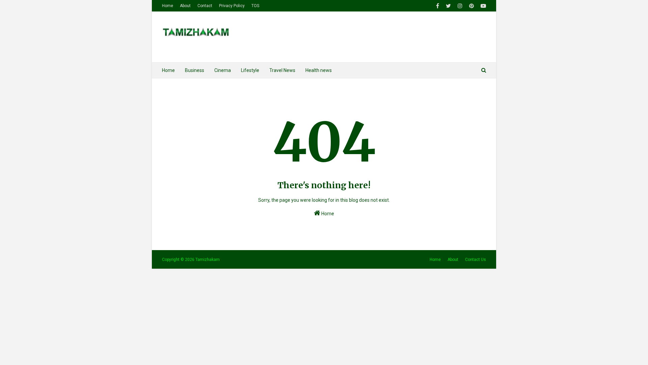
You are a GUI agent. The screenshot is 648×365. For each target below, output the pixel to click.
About (185, 5)
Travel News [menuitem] (282, 70)
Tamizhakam (207, 259)
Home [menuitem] (168, 70)
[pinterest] (471, 6)
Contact (204, 5)
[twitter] (448, 6)
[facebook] (437, 6)
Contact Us (475, 259)
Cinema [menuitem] (222, 70)
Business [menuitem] (194, 70)
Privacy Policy (232, 5)
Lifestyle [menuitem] (250, 70)
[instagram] (460, 6)
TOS (255, 5)
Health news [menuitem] (318, 70)
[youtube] (482, 6)
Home (167, 5)
